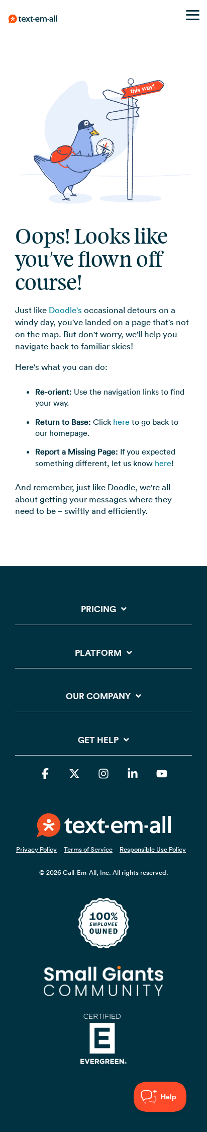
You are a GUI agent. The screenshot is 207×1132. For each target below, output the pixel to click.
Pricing (98, 609)
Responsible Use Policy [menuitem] (153, 849)
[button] (192, 14)
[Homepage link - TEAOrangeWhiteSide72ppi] (104, 831)
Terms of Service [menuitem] (88, 849)
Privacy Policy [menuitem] (36, 849)
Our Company (98, 696)
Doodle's (65, 310)
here (121, 422)
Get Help (98, 740)
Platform (98, 653)
